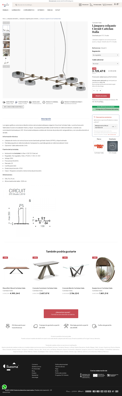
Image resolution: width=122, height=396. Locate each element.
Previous (6, 22)
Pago (56, 369)
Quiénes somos (36, 366)
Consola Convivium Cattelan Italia (45, 288)
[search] (16, 5)
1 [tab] (61, 298)
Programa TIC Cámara (61, 375)
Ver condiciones (112, 134)
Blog (33, 371)
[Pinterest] (95, 363)
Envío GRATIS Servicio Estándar (105, 106)
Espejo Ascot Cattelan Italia (102, 288)
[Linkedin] (99, 363)
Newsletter (35, 375)
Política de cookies (60, 373)
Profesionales (36, 369)
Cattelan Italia (96, 23)
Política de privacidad (61, 364)
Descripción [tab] (46, 119)
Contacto (35, 364)
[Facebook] (91, 363)
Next (6, 66)
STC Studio (105, 35)
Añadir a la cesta (101, 96)
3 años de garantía (104, 325)
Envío (56, 371)
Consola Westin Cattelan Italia (73, 288)
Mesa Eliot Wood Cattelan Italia (14, 288)
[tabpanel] (16, 276)
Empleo (34, 373)
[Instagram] (103, 363)
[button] (61, 313)
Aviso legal (35, 377)
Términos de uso (60, 366)
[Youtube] (107, 363)
